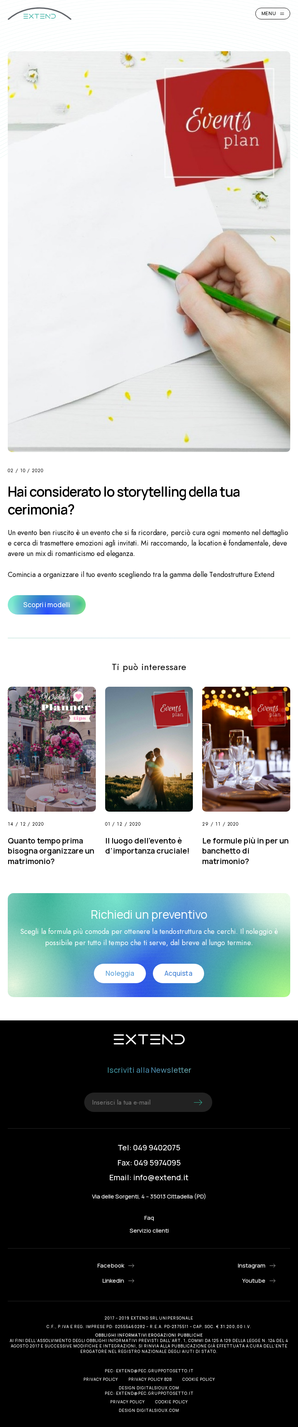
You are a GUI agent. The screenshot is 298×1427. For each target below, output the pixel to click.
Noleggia (120, 973)
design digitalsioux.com (149, 1388)
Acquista (178, 973)
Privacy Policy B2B (150, 1379)
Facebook (110, 1265)
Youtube (253, 1280)
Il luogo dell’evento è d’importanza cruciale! (147, 845)
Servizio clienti (149, 1230)
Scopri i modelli (46, 604)
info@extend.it (161, 1177)
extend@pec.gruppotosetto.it (155, 1370)
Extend (39, 13)
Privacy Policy (100, 1379)
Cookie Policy (198, 1379)
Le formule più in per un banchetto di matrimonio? (245, 850)
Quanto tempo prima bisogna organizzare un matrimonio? (51, 850)
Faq (149, 1218)
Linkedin (113, 1280)
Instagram (251, 1265)
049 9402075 (156, 1147)
